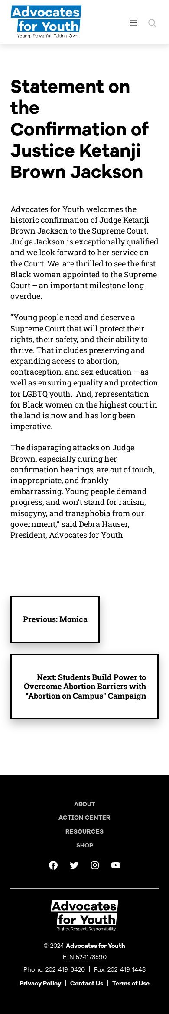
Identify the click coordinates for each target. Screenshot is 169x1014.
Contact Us (86, 983)
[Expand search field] (152, 22)
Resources (84, 832)
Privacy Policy (40, 983)
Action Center (84, 818)
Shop (84, 845)
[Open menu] (133, 23)
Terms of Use (131, 983)
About (84, 804)
